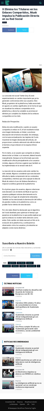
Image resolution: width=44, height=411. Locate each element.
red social (7, 266)
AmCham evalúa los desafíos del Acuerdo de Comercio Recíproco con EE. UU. (28, 292)
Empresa (18, 300)
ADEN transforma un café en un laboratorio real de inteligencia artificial (28, 362)
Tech (4, 22)
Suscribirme (36, 256)
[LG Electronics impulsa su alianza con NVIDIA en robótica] (8, 373)
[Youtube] (35, 3)
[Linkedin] (28, 3)
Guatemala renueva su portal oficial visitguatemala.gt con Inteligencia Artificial (27, 317)
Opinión (22, 404)
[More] (31, 30)
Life (28, 404)
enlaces (29, 263)
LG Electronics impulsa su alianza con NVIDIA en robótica (28, 373)
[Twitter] (32, 3)
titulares (15, 266)
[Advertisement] (22, 46)
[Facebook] (21, 3)
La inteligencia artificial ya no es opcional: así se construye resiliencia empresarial (28, 385)
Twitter (23, 266)
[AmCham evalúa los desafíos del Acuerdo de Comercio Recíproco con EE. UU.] (8, 291)
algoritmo (12, 263)
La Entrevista (14, 404)
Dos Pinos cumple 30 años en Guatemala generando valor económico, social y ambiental (28, 329)
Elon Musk (21, 263)
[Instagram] (25, 3)
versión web (31, 266)
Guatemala (19, 312)
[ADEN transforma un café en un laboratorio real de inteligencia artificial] (8, 361)
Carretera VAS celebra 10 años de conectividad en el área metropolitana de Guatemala (28, 305)
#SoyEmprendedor (31, 402)
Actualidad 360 (19, 287)
